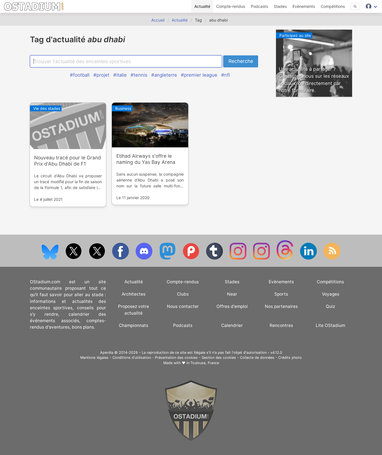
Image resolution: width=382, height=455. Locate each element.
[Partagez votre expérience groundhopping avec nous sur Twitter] (74, 258)
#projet (101, 75)
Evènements (304, 6)
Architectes (133, 294)
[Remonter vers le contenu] (191, 440)
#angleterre (164, 75)
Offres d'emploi (232, 306)
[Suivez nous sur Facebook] (121, 258)
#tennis (139, 75)
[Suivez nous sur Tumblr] (215, 258)
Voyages (330, 294)
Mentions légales (94, 357)
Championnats (133, 325)
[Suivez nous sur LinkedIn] (309, 258)
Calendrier (232, 325)
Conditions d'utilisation (131, 357)
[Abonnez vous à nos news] (332, 258)
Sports (281, 294)
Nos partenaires (281, 306)
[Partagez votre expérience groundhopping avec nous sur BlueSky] (51, 258)
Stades (280, 6)
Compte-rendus (230, 6)
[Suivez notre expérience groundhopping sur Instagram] (238, 258)
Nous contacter (183, 306)
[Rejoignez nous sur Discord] (145, 258)
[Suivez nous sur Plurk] (192, 258)
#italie (120, 75)
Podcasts (259, 6)
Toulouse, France (204, 363)
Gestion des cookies (219, 357)
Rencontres (281, 325)
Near (232, 294)
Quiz (330, 306)
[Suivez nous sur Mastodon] (168, 258)
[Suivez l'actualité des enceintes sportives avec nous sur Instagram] (262, 258)
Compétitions (333, 6)
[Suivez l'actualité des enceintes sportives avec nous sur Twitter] (98, 258)
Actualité (202, 6)
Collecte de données (257, 357)
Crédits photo (290, 357)
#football (79, 75)
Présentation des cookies (176, 357)
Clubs (183, 294)
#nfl (225, 75)
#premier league (199, 75)
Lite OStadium (330, 325)
